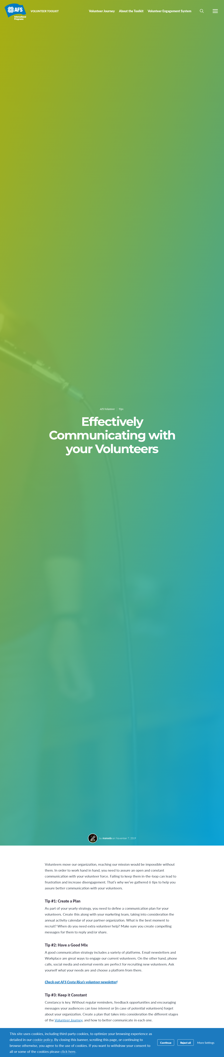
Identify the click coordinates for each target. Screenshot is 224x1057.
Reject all (185, 1042)
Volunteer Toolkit (15, 11)
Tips (121, 409)
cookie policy (42, 1039)
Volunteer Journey (68, 1020)
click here (68, 1051)
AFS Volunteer (107, 409)
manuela (107, 838)
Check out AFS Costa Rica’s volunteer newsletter (81, 981)
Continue (165, 1042)
